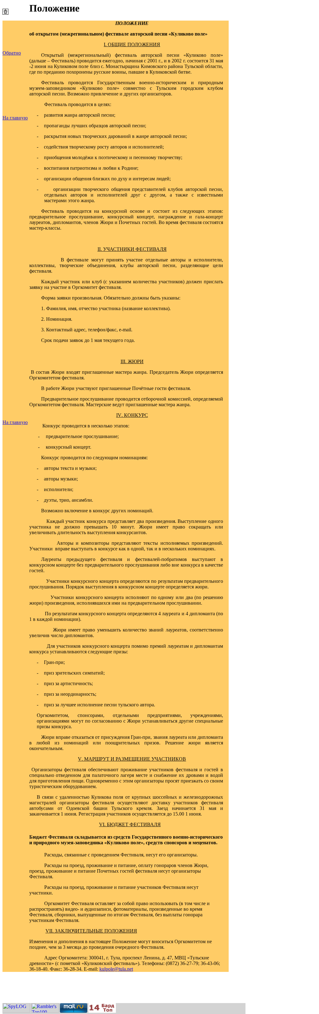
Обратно (11, 53)
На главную (15, 117)
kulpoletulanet (116, 969)
